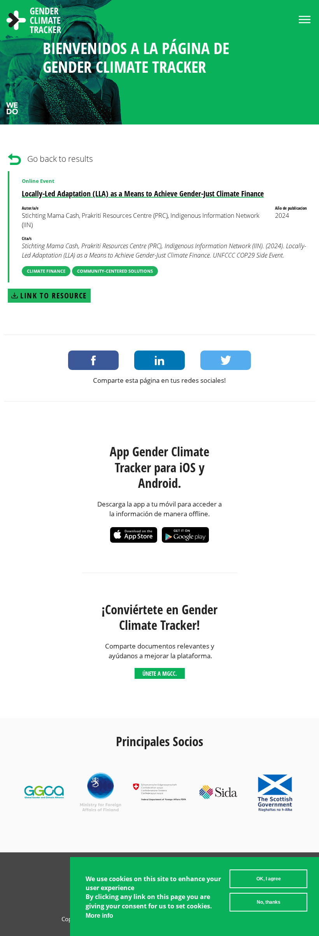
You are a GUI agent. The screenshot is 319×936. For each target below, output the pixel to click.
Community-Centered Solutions (115, 271)
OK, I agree (268, 879)
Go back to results (60, 158)
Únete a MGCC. (159, 673)
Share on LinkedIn (159, 360)
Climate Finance (46, 271)
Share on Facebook (93, 360)
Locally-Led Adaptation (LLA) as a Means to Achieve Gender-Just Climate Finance (143, 193)
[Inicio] (33, 21)
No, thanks (268, 902)
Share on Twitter (225, 360)
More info (99, 915)
